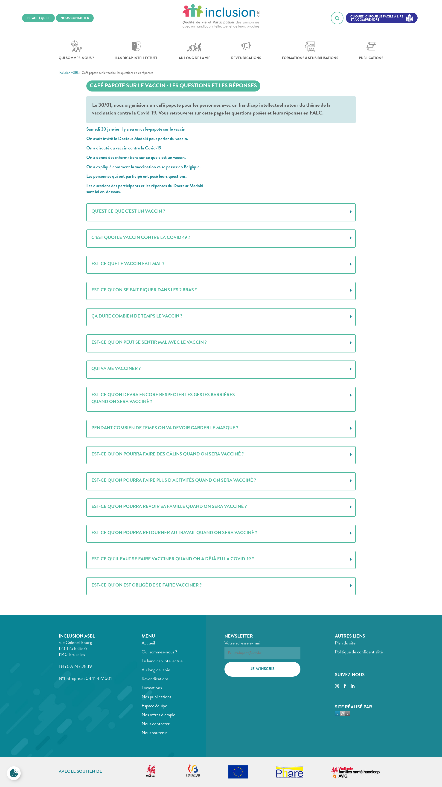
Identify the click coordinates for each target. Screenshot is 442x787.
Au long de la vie (194, 58)
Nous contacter (156, 724)
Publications (371, 58)
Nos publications (156, 697)
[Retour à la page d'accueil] (221, 18)
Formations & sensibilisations (310, 58)
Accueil (148, 643)
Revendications (246, 58)
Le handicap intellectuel (162, 661)
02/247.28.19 (79, 667)
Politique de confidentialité (359, 652)
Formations (152, 688)
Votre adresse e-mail (242, 643)
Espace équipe (154, 706)
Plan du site (345, 643)
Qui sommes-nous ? (76, 58)
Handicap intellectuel (136, 58)
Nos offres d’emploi (159, 715)
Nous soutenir (154, 733)
